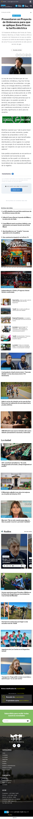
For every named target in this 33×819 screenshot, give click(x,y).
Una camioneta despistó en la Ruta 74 (16, 237)
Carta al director (7, 780)
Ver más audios (28, 531)
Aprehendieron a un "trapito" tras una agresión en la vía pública (16, 232)
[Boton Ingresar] (30, 1)
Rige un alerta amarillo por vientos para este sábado (21, 309)
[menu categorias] (31, 6)
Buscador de (14, 697)
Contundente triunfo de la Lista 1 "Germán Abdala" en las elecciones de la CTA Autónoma (16, 373)
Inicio (3, 753)
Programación (6, 770)
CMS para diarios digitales (16, 815)
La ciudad (5, 757)
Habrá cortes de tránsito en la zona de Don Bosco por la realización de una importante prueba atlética (16, 403)
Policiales (5, 755)
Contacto (4, 784)
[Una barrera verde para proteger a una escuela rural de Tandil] (16, 610)
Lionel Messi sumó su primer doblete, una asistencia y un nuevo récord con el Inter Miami (17, 225)
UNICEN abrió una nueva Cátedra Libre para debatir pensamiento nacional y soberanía (16, 431)
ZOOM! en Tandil (7, 767)
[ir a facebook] (14, 745)
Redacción (5, 778)
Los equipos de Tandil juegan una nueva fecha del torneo (21, 319)
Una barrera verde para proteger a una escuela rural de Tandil (15, 622)
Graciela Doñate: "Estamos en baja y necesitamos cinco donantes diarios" (21, 337)
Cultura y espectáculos (8, 765)
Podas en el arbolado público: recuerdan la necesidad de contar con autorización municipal (21, 346)
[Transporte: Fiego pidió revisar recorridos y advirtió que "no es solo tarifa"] (16, 666)
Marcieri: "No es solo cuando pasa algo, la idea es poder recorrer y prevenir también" (16, 521)
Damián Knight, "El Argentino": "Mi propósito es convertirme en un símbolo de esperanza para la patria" (20, 329)
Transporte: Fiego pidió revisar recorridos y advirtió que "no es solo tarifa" (16, 677)
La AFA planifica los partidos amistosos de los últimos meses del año (16, 212)
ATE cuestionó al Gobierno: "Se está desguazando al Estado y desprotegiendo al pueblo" (16, 464)
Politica (4, 763)
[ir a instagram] (18, 745)
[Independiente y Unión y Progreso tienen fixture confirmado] (16, 279)
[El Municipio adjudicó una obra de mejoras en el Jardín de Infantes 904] (16, 481)
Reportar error (6, 782)
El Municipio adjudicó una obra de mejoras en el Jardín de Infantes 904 (16, 493)
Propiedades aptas (17, 700)
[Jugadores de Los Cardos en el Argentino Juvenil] (16, 638)
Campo (4, 761)
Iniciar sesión (16, 189)
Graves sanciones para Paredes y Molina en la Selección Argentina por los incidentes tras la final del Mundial (16, 594)
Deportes (5, 759)
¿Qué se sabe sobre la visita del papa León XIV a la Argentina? (21, 301)
